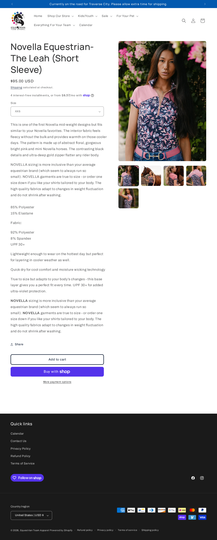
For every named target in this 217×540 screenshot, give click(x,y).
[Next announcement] (205, 4)
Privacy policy (105, 530)
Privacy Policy (21, 448)
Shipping (16, 87)
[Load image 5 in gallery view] (128, 198)
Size (13, 103)
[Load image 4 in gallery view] (196, 176)
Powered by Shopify (61, 530)
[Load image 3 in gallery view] (173, 176)
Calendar (17, 433)
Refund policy (85, 530)
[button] (60, 16)
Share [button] (19, 344)
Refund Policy (21, 456)
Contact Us (18, 441)
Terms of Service (23, 463)
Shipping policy (150, 530)
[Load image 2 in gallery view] (151, 176)
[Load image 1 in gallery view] (128, 176)
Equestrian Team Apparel (34, 530)
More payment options (57, 381)
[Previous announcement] (12, 4)
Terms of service (127, 530)
